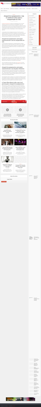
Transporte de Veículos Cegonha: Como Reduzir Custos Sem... (20, 166)
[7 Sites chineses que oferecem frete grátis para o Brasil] (31, 387)
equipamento (19, 62)
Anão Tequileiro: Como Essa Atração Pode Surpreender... (36, 238)
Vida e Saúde (28, 8)
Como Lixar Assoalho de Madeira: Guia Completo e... (36, 364)
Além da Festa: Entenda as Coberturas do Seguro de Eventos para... (7, 148)
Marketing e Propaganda (14, 8)
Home (2, 8)
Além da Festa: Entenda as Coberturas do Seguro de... (36, 177)
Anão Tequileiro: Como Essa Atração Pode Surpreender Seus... (20, 148)
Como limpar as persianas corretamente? (36, 391)
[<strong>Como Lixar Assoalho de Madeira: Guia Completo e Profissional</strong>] (31, 364)
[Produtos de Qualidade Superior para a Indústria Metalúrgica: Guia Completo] (31, 379)
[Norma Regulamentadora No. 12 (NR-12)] (31, 368)
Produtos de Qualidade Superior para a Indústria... (36, 379)
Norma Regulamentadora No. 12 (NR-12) (36, 368)
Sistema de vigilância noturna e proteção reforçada (7, 165)
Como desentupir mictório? (36, 394)
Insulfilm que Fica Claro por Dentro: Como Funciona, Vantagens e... (20, 131)
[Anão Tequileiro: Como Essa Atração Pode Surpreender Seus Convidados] (31, 266)
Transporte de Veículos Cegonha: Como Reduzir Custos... (36, 360)
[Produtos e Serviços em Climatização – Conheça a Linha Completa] (31, 375)
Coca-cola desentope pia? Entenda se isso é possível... (36, 383)
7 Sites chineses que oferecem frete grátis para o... (36, 387)
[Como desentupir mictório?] (31, 394)
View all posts (4, 181)
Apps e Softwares (6, 8)
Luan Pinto (16, 21)
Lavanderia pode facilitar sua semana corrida (7, 131)
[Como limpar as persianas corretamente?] (31, 391)
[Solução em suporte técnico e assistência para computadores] (31, 371)
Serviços (14, 14)
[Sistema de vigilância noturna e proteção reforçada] (31, 327)
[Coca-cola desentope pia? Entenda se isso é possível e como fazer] (31, 383)
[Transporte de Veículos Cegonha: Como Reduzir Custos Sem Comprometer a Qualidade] (31, 359)
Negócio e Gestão (22, 8)
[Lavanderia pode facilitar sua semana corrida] (31, 84)
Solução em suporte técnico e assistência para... (36, 371)
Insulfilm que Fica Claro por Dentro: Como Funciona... (36, 116)
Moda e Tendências (4, 10)
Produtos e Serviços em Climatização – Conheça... (36, 375)
